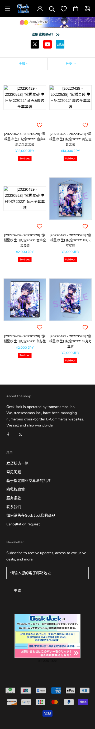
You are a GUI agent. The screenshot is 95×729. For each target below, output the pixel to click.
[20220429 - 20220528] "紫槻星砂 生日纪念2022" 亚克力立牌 (70, 341)
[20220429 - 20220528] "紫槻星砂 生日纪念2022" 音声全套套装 (25, 240)
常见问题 (13, 471)
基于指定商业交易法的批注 (28, 480)
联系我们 (13, 506)
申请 (18, 591)
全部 (22, 64)
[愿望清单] (63, 8)
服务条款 (13, 498)
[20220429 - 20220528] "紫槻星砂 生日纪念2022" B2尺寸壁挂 (70, 240)
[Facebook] (8, 434)
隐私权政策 (15, 489)
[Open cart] (75, 8)
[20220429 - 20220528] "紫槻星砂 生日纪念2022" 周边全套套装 (70, 139)
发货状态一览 (17, 463)
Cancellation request (23, 524)
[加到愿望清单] (39, 125)
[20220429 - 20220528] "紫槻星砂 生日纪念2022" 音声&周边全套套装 (24, 139)
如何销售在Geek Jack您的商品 (30, 515)
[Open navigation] (7, 8)
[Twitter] (20, 434)
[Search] (52, 8)
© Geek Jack (47, 661)
